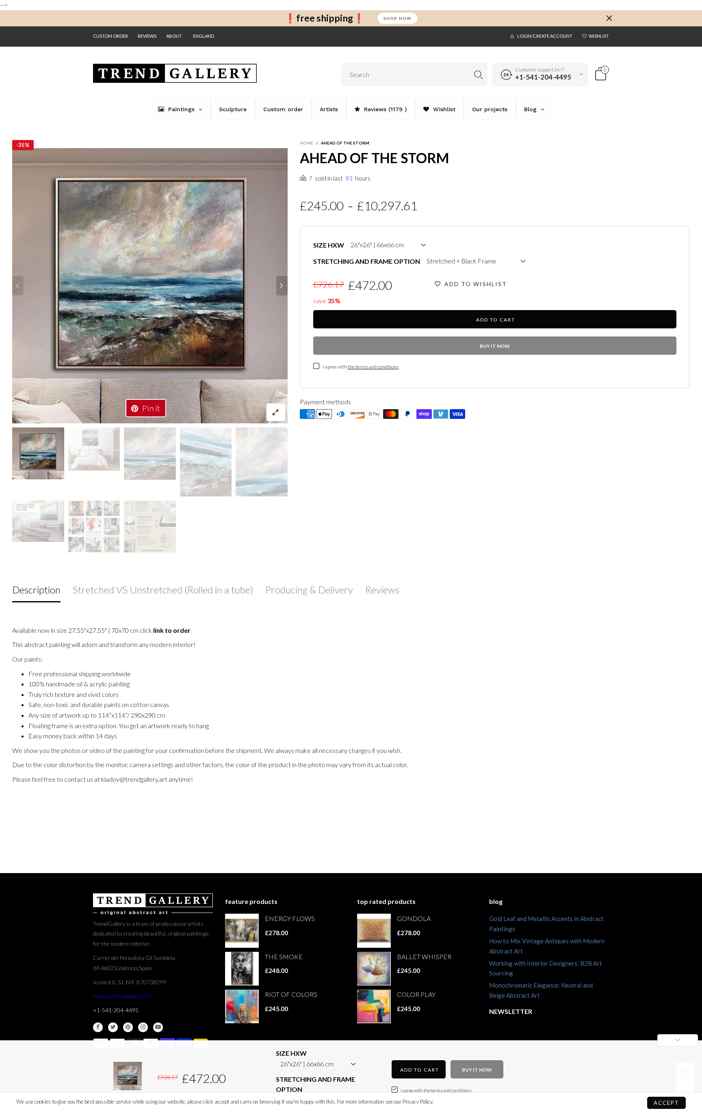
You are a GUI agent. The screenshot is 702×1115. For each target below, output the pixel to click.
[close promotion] (609, 18)
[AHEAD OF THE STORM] (150, 285)
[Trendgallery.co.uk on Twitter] (113, 1027)
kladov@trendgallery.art (122, 995)
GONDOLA (414, 918)
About (174, 36)
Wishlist (599, 36)
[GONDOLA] (374, 930)
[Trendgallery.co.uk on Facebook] (98, 1027)
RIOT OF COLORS (291, 994)
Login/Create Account (544, 36)
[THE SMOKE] (242, 969)
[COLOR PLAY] (374, 1006)
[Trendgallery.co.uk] (175, 73)
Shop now (398, 18)
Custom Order (110, 36)
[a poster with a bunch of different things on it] (150, 526)
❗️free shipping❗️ (324, 18)
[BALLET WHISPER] (374, 969)
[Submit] (478, 74)
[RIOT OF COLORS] (242, 1006)
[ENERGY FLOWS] (242, 930)
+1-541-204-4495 (543, 77)
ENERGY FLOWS (290, 918)
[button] (18, 285)
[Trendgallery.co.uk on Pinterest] (128, 1027)
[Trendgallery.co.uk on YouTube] (158, 1027)
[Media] (276, 412)
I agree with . (361, 367)
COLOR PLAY (416, 994)
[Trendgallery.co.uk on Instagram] (143, 1027)
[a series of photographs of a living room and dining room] (94, 526)
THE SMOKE (284, 956)
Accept (666, 1103)
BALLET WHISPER (424, 956)
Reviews (147, 36)
